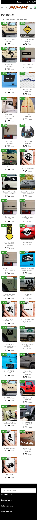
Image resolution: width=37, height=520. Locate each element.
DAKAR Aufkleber (9, 448)
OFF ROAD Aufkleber (28, 319)
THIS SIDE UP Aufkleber (27, 142)
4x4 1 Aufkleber (28, 242)
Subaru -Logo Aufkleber (9, 218)
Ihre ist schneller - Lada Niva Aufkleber (27, 167)
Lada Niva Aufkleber (9, 167)
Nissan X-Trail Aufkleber (27, 115)
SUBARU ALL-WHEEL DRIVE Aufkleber (9, 116)
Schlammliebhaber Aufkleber (27, 345)
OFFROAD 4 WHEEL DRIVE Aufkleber (27, 270)
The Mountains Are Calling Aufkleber (9, 270)
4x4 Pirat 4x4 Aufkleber (27, 295)
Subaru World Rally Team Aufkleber (9, 193)
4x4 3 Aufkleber (9, 475)
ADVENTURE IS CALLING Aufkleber (9, 295)
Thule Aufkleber (28, 65)
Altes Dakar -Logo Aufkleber (27, 218)
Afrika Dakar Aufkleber (9, 142)
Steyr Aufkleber (9, 90)
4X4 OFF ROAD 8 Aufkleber (27, 424)
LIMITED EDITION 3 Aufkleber (9, 40)
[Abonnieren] (34, 490)
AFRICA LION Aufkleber (9, 65)
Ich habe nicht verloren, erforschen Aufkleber (9, 346)
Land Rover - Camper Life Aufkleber (27, 449)
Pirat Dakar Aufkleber (9, 423)
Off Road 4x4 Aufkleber (27, 399)
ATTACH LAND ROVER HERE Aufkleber (9, 243)
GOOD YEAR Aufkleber (27, 90)
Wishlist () (32, 2)
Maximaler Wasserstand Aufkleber (27, 372)
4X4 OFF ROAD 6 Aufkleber (9, 372)
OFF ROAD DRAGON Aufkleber (9, 320)
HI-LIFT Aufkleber (9, 398)
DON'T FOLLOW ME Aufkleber (27, 40)
